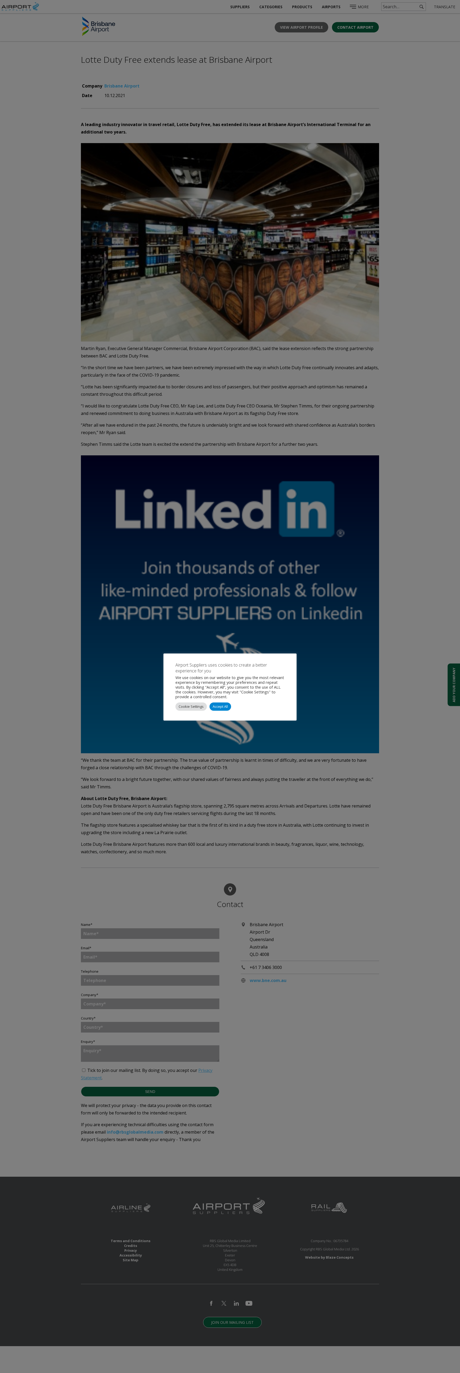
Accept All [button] (220, 706)
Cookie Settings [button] (191, 706)
